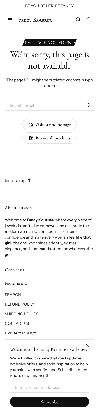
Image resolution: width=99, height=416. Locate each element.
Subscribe (49, 402)
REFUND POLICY (20, 304)
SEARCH (13, 294)
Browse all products (53, 138)
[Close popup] (87, 345)
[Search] (89, 105)
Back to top (15, 180)
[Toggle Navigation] (10, 19)
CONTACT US (17, 323)
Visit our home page (53, 124)
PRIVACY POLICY (20, 333)
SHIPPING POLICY (21, 313)
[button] (78, 19)
